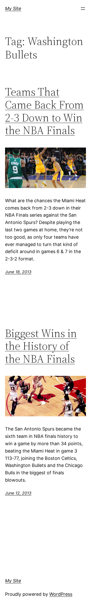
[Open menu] (83, 9)
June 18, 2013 (18, 271)
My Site (13, 8)
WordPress (60, 594)
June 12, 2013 (18, 493)
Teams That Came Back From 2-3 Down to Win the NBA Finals (44, 111)
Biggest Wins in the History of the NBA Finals (41, 346)
